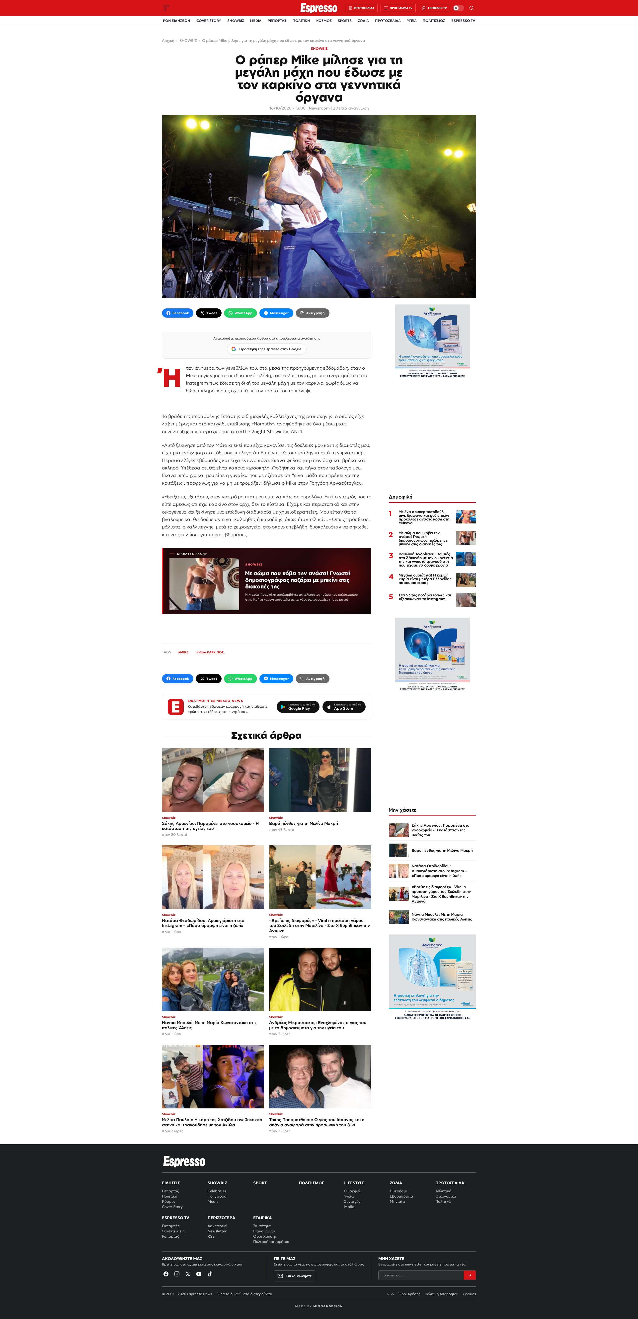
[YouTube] (199, 1274)
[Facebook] (166, 1274)
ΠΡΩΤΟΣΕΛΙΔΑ (388, 20)
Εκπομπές (170, 1225)
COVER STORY (208, 20)
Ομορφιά (352, 1191)
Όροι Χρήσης (265, 1236)
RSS (211, 1236)
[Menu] (166, 7)
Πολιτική (169, 1196)
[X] (188, 1274)
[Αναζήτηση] (471, 7)
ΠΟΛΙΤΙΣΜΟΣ (434, 20)
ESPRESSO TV (463, 20)
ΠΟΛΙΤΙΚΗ (301, 20)
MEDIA (255, 20)
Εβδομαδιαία (401, 1196)
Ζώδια (396, 1182)
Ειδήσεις (171, 1182)
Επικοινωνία (264, 1231)
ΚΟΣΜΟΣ (324, 20)
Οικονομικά (445, 1196)
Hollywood (217, 1196)
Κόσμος (168, 1201)
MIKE (184, 652)
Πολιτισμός (311, 1182)
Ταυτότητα (262, 1225)
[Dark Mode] (458, 8)
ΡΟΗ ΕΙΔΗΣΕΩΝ (176, 20)
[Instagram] (177, 1274)
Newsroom (319, 108)
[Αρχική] (184, 1161)
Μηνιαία (397, 1201)
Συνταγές (352, 1201)
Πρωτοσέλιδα (449, 1182)
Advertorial (217, 1225)
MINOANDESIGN (328, 1306)
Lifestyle (354, 1182)
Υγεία (349, 1196)
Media (213, 1201)
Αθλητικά (443, 1191)
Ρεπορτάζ (170, 1191)
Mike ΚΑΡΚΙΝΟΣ (211, 652)
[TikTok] (210, 1274)
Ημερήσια (398, 1191)
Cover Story (172, 1206)
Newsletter (217, 1231)
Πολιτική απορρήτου (271, 1241)
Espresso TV (175, 1217)
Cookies (469, 1294)
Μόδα (349, 1206)
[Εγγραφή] (470, 1275)
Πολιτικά (443, 1201)
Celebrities (217, 1191)
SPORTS (345, 20)
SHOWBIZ (235, 20)
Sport (260, 1182)
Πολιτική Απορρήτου (441, 1294)
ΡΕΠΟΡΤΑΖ (277, 20)
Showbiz (217, 1182)
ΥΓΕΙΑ (412, 20)
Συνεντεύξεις (173, 1231)
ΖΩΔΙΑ (363, 20)
